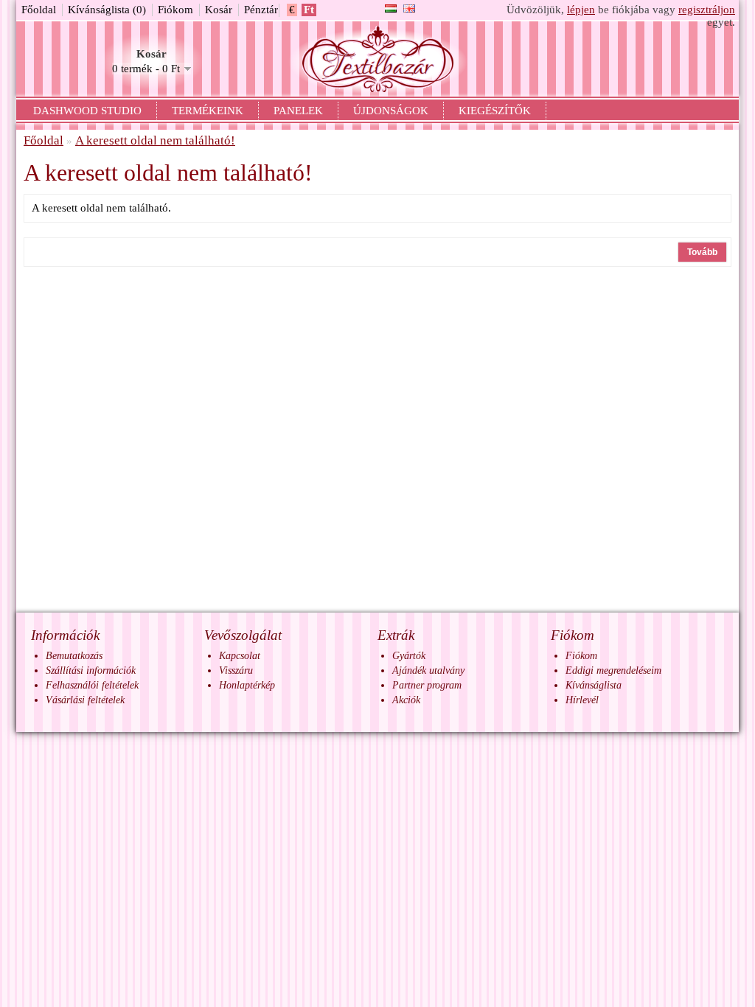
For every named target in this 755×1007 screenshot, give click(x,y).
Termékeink (207, 110)
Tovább (702, 252)
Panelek (298, 110)
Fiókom (175, 9)
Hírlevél (582, 699)
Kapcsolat (239, 655)
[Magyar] (391, 8)
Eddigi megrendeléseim (613, 670)
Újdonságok (390, 110)
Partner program (427, 685)
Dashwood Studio (87, 110)
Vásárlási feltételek (85, 699)
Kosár (218, 9)
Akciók (406, 699)
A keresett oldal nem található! (155, 140)
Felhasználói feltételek (92, 685)
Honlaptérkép (247, 685)
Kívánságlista (594, 685)
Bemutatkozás (74, 655)
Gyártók (408, 655)
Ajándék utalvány (428, 670)
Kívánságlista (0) (107, 9)
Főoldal (38, 9)
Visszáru (236, 670)
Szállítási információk (91, 670)
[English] (409, 8)
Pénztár (261, 9)
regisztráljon (706, 9)
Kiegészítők (495, 110)
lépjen (581, 9)
